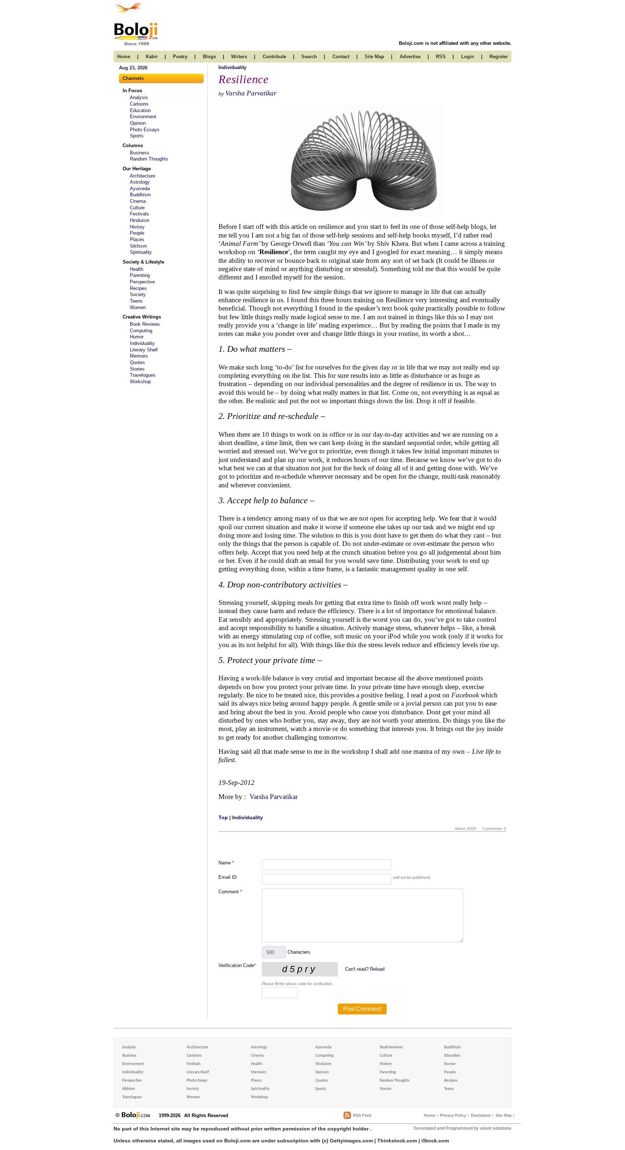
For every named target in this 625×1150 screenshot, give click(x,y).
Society (138, 294)
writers (239, 56)
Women (138, 307)
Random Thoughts (149, 159)
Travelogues (143, 375)
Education (140, 110)
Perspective (142, 282)
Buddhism (140, 194)
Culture (137, 207)
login (467, 56)
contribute (274, 56)
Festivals (139, 214)
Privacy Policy (453, 1115)
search (309, 56)
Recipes (138, 288)
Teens (136, 301)
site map (374, 56)
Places (137, 239)
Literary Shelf (144, 349)
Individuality (142, 343)
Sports (137, 135)
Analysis (139, 97)
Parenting (140, 275)
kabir (152, 56)
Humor (137, 336)
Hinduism (139, 220)
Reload (377, 969)
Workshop (140, 381)
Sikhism (138, 246)
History (137, 227)
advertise (410, 56)
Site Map (504, 1115)
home (123, 56)
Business (139, 152)
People (137, 233)
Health (136, 269)
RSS (441, 56)
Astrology (140, 182)
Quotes (137, 362)
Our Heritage (137, 168)
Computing (141, 330)
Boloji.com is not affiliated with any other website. (455, 43)
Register (498, 56)
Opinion (138, 123)
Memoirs (139, 356)
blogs (209, 56)
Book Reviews (145, 324)
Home (429, 1115)
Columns (133, 145)
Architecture (142, 176)
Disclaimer (481, 1115)
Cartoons (139, 104)
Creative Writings (142, 317)
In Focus (132, 90)
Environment (143, 116)
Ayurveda (140, 188)
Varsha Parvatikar (250, 93)
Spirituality (141, 252)
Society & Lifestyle (143, 262)
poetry (180, 56)
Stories (137, 369)
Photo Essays (145, 129)
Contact (340, 56)
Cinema (138, 201)
